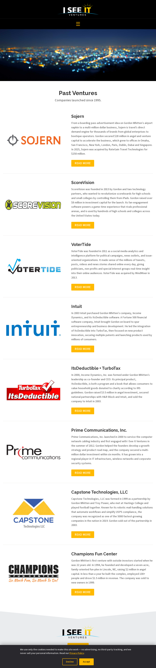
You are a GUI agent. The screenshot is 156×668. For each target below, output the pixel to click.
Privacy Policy (76, 653)
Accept (86, 661)
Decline (70, 661)
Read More (83, 163)
